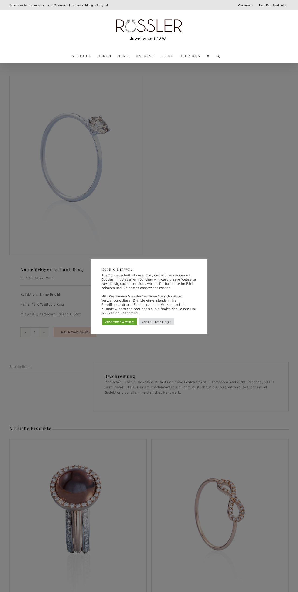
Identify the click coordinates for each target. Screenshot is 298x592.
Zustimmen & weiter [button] (119, 322)
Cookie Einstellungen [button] (157, 322)
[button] (218, 55)
